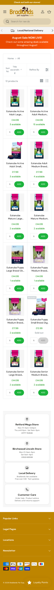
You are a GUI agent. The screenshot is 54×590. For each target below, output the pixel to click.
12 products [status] (12, 81)
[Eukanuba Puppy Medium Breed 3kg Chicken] (15, 307)
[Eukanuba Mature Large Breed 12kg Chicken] (15, 203)
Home (11, 58)
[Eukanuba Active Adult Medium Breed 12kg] (39, 98)
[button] (49, 11)
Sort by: (12, 69)
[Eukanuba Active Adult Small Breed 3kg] (15, 150)
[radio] (41, 81)
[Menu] (5, 11)
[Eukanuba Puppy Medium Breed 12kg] (39, 254)
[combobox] (27, 21)
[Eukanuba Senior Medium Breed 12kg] (39, 359)
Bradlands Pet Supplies (19, 583)
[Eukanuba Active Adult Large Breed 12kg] (15, 98)
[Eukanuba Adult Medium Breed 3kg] (39, 150)
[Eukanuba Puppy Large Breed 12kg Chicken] (15, 254)
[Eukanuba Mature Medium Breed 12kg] (39, 203)
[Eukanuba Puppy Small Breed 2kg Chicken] (39, 307)
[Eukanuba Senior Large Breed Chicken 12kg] (15, 359)
